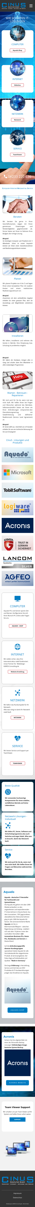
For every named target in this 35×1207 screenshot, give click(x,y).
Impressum (18, 1193)
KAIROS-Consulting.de (17, 1203)
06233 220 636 (19, 176)
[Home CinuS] (17, 1180)
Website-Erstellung (17, 672)
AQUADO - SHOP (17, 626)
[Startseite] (14, 6)
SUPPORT (17, 1119)
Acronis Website (17, 1083)
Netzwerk (17, 120)
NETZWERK (17, 717)
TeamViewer (17, 154)
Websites (17, 85)
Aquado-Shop (17, 50)
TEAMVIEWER (17, 763)
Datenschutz (17, 1198)
